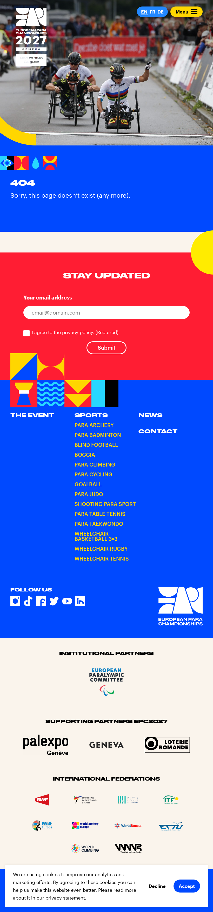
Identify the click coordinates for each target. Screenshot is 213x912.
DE (160, 12)
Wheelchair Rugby (101, 548)
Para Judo (89, 494)
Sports (91, 415)
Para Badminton (98, 435)
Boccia (85, 454)
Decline (157, 886)
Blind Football (96, 445)
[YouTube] (67, 601)
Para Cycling (93, 474)
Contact (158, 431)
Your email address (47, 297)
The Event (32, 415)
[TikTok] (28, 601)
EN (144, 12)
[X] (54, 601)
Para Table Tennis (100, 514)
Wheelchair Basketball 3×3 (96, 536)
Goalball (88, 484)
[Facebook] (41, 601)
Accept (187, 886)
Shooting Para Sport (105, 504)
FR (152, 12)
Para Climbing (95, 464)
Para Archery (94, 425)
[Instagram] (15, 601)
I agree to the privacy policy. (75, 332)
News (150, 415)
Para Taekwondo (99, 524)
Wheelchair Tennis (102, 558)
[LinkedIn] (80, 601)
